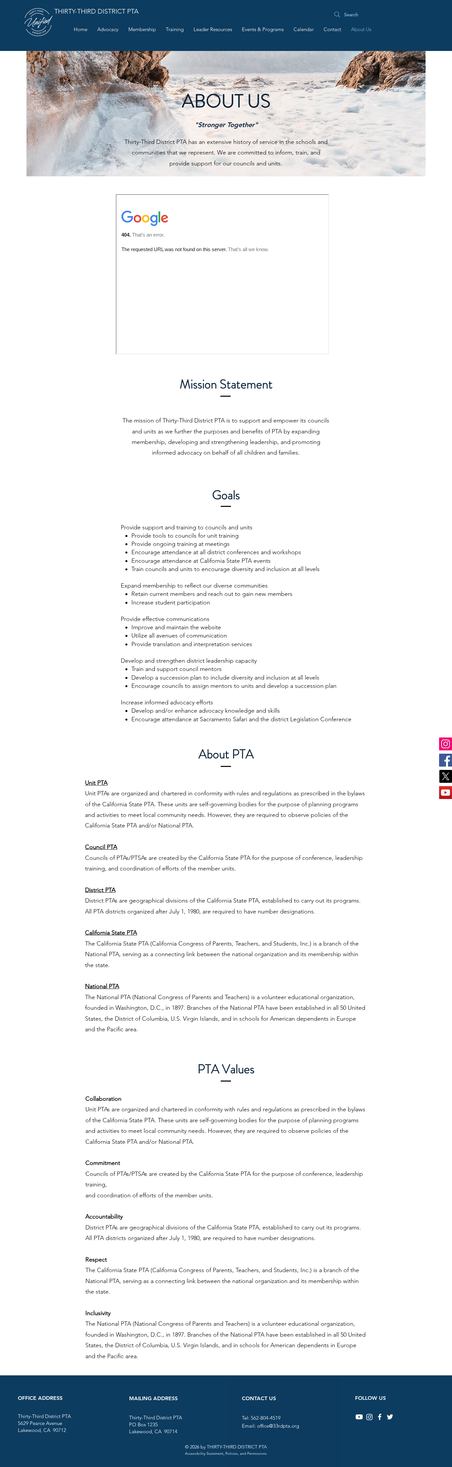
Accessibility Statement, (207, 1453)
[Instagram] (445, 743)
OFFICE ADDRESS (40, 1398)
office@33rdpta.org (278, 1426)
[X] (445, 776)
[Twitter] (390, 1417)
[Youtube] (359, 1417)
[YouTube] (445, 792)
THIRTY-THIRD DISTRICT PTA (96, 11)
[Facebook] (445, 760)
